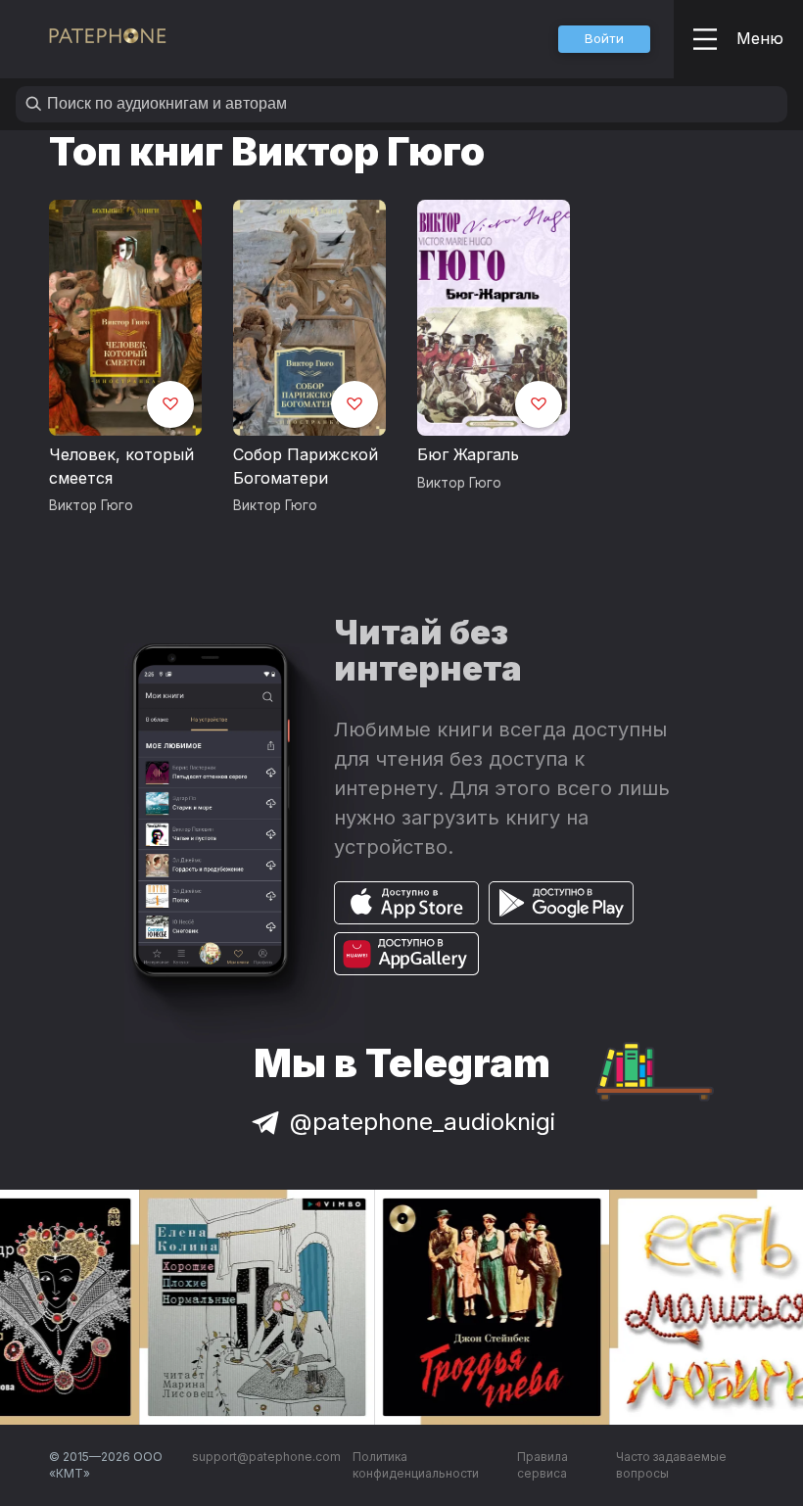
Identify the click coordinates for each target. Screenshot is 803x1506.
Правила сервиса (542, 1465)
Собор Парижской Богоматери (305, 466)
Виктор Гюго (91, 505)
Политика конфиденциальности (416, 1465)
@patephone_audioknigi (422, 1121)
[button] (604, 39)
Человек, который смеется (121, 466)
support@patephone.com (266, 1456)
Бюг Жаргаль (468, 454)
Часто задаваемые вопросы (671, 1465)
